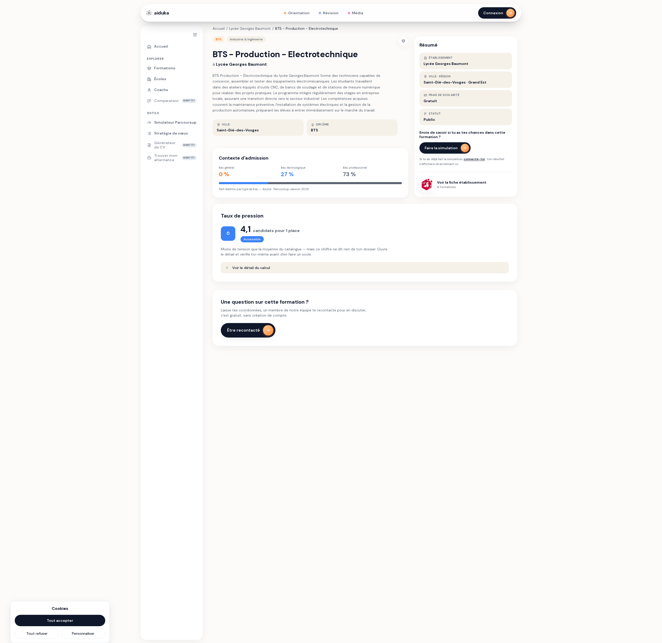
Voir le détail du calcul (251, 267)
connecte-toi (474, 159)
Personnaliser (83, 633)
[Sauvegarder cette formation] (403, 41)
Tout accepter (60, 620)
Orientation (299, 13)
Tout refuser (37, 633)
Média (357, 13)
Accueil (219, 28)
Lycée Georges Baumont (250, 28)
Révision (330, 13)
